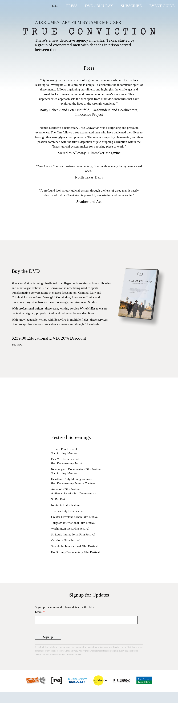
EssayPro (60, 319)
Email (40, 611)
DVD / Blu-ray (99, 5)
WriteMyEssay (89, 308)
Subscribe (131, 5)
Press (71, 5)
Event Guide (162, 5)
